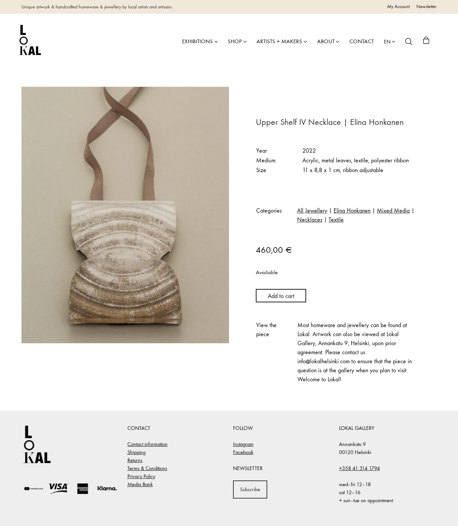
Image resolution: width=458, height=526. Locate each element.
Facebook (243, 452)
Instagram (243, 444)
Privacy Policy (141, 476)
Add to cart (281, 296)
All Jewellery (312, 210)
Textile (336, 219)
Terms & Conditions (147, 468)
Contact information (147, 444)
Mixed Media (393, 210)
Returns (134, 460)
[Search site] (408, 41)
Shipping (136, 452)
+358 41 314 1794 (359, 468)
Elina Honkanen (352, 210)
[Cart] (426, 41)
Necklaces (309, 219)
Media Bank (140, 484)
